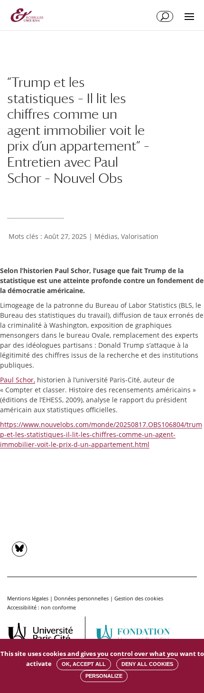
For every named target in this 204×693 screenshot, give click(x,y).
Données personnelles (81, 598)
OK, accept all (84, 664)
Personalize (103, 676)
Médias (106, 236)
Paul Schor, (17, 379)
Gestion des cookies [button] (138, 598)
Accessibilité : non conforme (41, 607)
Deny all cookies (147, 664)
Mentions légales (27, 598)
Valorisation (139, 236)
